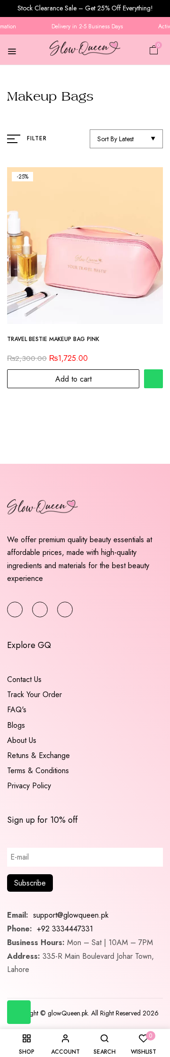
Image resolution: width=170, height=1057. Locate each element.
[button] (154, 49)
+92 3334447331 (64, 928)
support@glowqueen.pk (70, 915)
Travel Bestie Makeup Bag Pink (53, 339)
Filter (37, 138)
